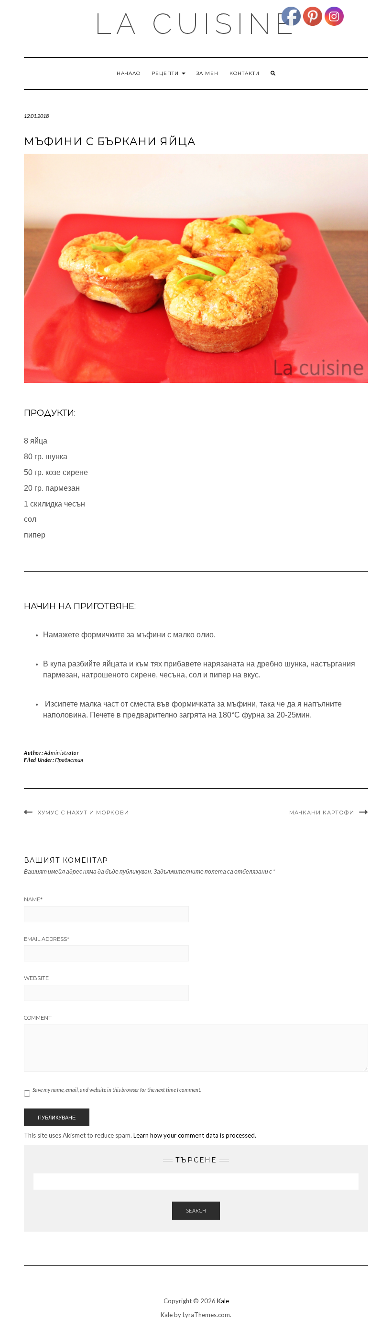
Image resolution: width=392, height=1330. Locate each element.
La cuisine (196, 24)
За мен (207, 73)
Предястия (69, 760)
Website (36, 978)
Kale (223, 1301)
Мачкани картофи (321, 812)
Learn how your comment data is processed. (194, 1135)
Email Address (46, 939)
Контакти (244, 73)
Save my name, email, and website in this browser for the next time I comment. (117, 1090)
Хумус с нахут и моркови (83, 812)
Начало (129, 73)
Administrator (61, 752)
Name (33, 899)
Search (196, 1210)
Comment (38, 1017)
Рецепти (166, 73)
